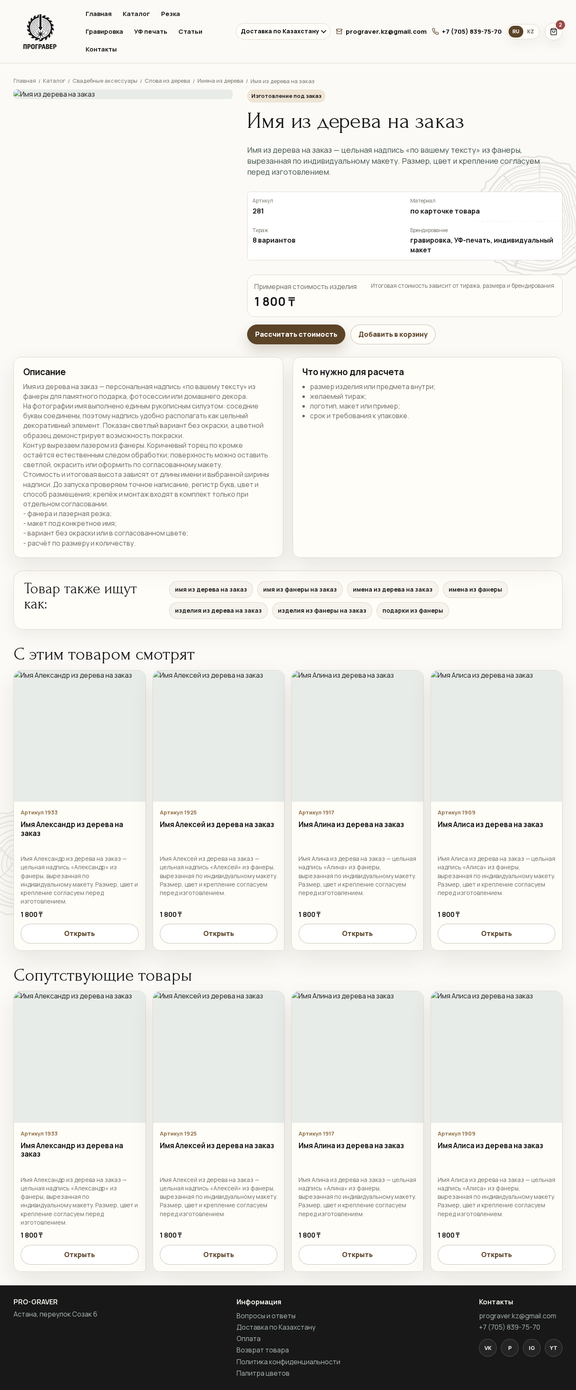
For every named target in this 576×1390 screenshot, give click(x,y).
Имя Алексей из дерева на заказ (217, 824)
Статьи (190, 31)
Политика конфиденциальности (288, 1361)
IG (532, 1348)
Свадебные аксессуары (105, 80)
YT (553, 1348)
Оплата (249, 1338)
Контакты (101, 49)
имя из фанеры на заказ (300, 589)
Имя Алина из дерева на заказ (351, 824)
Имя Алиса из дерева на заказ (490, 824)
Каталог (136, 13)
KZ (530, 31)
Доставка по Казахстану (280, 31)
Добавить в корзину (393, 334)
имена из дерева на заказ (393, 589)
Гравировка (104, 31)
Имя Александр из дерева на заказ (72, 828)
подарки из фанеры (412, 610)
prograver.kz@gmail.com (386, 31)
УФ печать (150, 31)
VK (488, 1348)
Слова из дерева (167, 80)
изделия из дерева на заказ (218, 610)
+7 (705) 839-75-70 (472, 31)
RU (515, 31)
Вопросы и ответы (266, 1315)
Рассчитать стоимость (296, 334)
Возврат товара (263, 1350)
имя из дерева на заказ (211, 589)
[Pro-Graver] (42, 31)
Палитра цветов (263, 1373)
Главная (99, 13)
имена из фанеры (475, 589)
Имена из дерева (220, 80)
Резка (170, 13)
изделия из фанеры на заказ (322, 610)
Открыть (79, 933)
